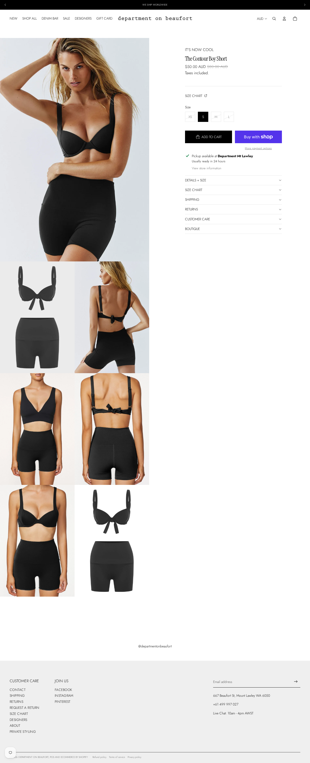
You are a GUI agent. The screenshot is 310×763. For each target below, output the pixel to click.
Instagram (64, 695)
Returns (191, 209)
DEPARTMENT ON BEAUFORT (33, 757)
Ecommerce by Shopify (74, 757)
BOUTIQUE (192, 228)
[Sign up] (295, 681)
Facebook (63, 689)
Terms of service (117, 757)
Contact (17, 689)
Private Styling (23, 731)
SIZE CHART (193, 189)
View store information (206, 168)
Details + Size (195, 180)
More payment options (258, 148)
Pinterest (62, 701)
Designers (18, 719)
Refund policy (99, 757)
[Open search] (274, 18)
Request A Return (24, 707)
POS (52, 757)
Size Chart (194, 95)
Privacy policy (134, 757)
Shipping (192, 199)
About (15, 725)
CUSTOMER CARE (197, 219)
